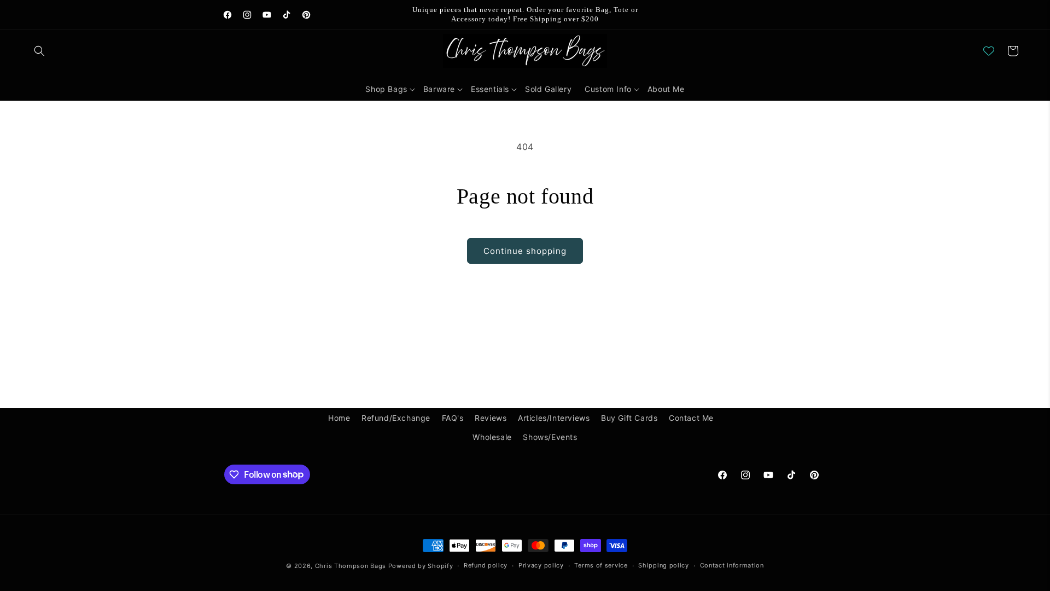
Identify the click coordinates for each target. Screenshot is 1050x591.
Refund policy (486, 565)
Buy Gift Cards (629, 417)
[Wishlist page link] (988, 50)
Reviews (490, 417)
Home (339, 417)
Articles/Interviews (554, 417)
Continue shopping (525, 251)
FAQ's (453, 417)
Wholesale (491, 437)
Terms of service (600, 565)
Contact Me (691, 417)
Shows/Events (550, 437)
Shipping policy (663, 565)
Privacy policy (541, 565)
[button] (39, 51)
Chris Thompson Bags (350, 566)
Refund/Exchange (395, 417)
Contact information (732, 565)
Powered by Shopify (420, 566)
